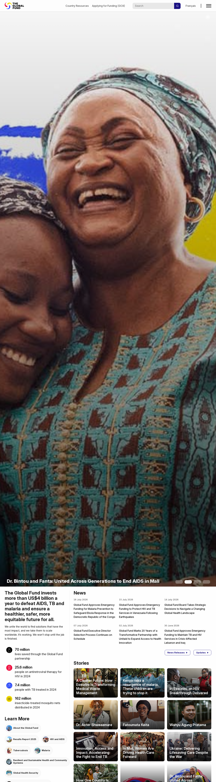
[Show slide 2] (188, 582)
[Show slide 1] (179, 582)
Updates (201, 652)
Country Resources (77, 5)
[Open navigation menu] (208, 6)
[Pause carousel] (207, 17)
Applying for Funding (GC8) (108, 5)
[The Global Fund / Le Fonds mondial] (16, 5)
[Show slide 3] (197, 582)
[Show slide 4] (206, 582)
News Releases (176, 652)
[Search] (177, 6)
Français (191, 5)
